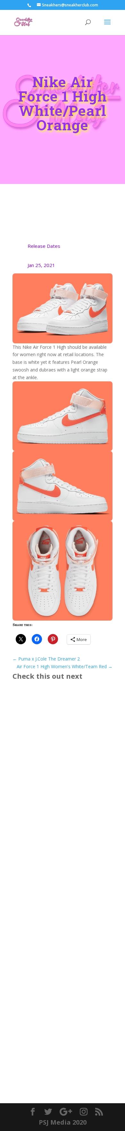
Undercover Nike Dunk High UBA (59, 882)
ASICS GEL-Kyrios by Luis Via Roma (60, 769)
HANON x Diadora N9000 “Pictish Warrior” (58, 1002)
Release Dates (44, 246)
